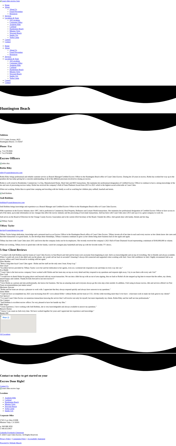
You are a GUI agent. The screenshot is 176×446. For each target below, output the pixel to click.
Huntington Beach (16, 29)
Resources (13, 14)
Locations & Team (12, 18)
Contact (8, 42)
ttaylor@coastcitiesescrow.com (11, 230)
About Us (13, 9)
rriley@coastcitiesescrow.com (11, 173)
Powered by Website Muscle (11, 443)
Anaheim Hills (15, 25)
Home (7, 5)
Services (8, 16)
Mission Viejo (15, 31)
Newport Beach (16, 33)
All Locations (15, 20)
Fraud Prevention (16, 12)
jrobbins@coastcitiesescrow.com (12, 202)
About (7, 7)
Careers (8, 40)
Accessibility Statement (36, 439)
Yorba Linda (14, 37)
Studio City (14, 35)
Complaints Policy (19, 439)
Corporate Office (16, 22)
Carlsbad (13, 27)
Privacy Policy (5, 439)
